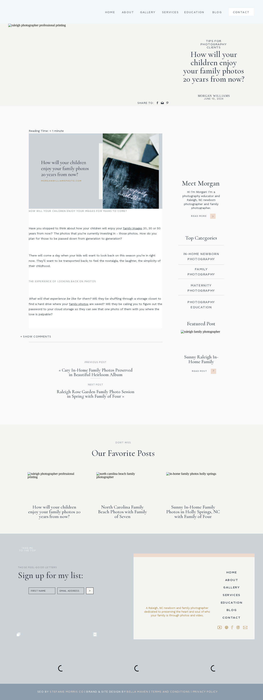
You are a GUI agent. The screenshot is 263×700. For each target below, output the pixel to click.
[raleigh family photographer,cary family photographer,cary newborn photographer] (95, 171)
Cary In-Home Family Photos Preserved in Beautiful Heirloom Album (97, 372)
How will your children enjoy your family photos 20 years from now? (54, 511)
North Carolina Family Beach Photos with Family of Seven (122, 511)
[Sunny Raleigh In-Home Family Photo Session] (213, 371)
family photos (78, 304)
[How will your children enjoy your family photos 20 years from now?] (54, 485)
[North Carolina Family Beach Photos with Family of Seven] (123, 485)
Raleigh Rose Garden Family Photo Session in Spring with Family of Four (95, 394)
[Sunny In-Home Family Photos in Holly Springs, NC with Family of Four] (193, 485)
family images (132, 228)
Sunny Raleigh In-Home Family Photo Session (201, 361)
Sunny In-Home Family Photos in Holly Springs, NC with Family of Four (193, 511)
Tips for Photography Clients (214, 44)
